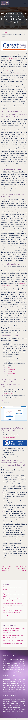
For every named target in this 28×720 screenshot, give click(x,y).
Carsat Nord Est (10, 373)
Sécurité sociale (14, 58)
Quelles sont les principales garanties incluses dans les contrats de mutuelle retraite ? (13, 631)
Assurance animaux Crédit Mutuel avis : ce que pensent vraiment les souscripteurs (12, 613)
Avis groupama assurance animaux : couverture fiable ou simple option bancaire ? (13, 606)
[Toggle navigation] (25, 3)
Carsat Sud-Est (10, 371)
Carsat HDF (9, 367)
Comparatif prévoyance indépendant (13, 643)
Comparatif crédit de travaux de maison (20, 568)
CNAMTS (16, 73)
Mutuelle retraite (6, 32)
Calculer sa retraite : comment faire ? (13, 640)
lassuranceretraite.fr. (9, 393)
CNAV (8, 71)
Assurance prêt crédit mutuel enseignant (6, 568)
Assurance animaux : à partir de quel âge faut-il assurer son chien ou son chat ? (13, 594)
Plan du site (14, 719)
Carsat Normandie (11, 369)
